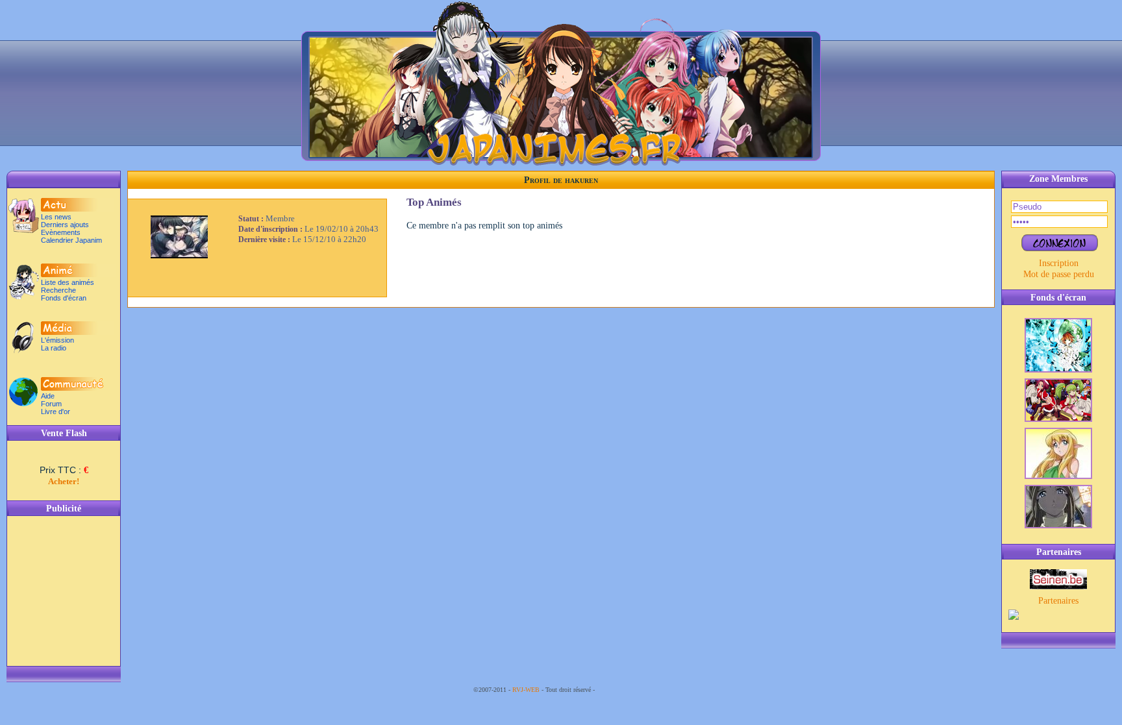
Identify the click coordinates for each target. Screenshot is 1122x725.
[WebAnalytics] (623, 689)
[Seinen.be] (1058, 586)
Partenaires (1058, 600)
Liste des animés (67, 282)
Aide (48, 396)
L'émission (57, 340)
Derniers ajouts (65, 224)
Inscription (1058, 263)
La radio (53, 348)
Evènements (61, 232)
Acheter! (63, 481)
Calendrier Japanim (71, 240)
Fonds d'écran (63, 298)
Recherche (58, 290)
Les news (56, 217)
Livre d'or (55, 411)
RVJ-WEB (526, 689)
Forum (51, 404)
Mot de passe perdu (1058, 274)
